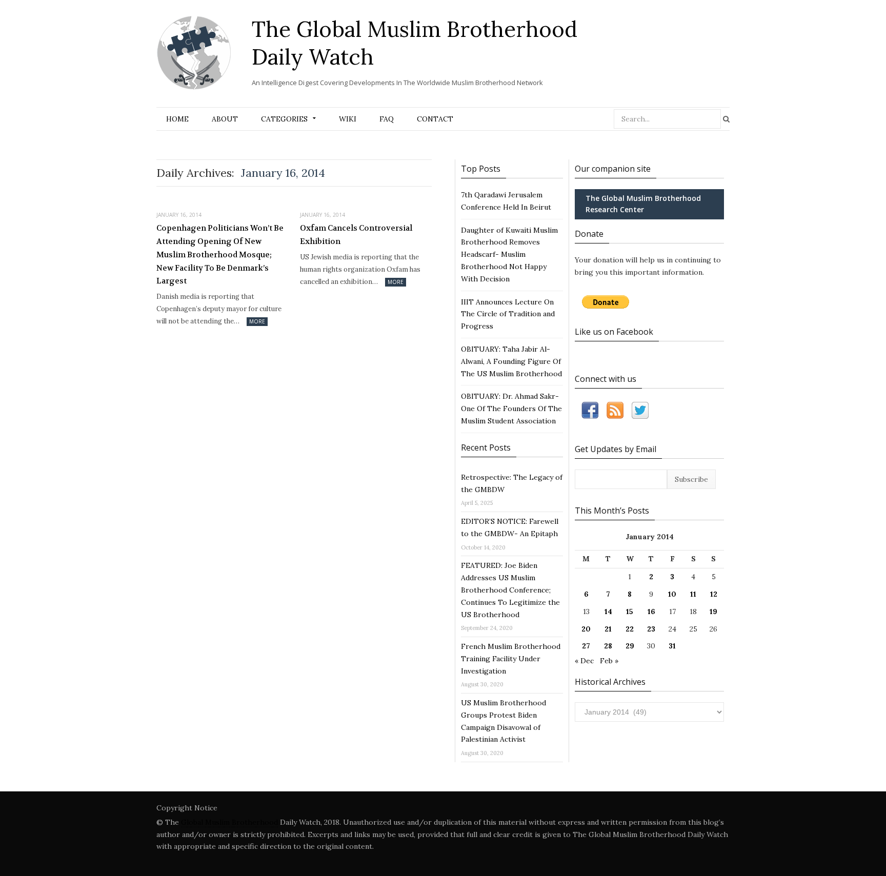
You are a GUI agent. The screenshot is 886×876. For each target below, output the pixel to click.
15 (629, 611)
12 (713, 594)
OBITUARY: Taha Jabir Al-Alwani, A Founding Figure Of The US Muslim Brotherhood (511, 361)
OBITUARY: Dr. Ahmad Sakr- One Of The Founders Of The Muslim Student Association (511, 408)
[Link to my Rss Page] (615, 412)
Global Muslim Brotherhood (229, 822)
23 (651, 629)
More (257, 321)
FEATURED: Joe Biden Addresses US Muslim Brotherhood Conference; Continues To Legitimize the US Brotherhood (510, 590)
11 (693, 594)
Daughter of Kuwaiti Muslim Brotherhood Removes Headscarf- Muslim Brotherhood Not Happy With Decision (509, 254)
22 (630, 629)
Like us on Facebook (614, 331)
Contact (435, 119)
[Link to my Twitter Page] (640, 412)
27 (586, 645)
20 (586, 629)
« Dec (584, 660)
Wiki (347, 119)
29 (630, 645)
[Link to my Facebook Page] (589, 412)
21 (608, 629)
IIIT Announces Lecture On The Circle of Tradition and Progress (508, 314)
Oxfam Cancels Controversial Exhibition (356, 235)
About (225, 119)
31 (672, 645)
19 (713, 611)
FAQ (386, 119)
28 (608, 645)
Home (177, 119)
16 (651, 611)
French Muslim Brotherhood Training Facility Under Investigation (510, 659)
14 (608, 611)
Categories (284, 119)
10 (672, 594)
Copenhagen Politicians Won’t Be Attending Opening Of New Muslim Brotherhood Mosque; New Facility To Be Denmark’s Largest (220, 254)
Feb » (609, 660)
